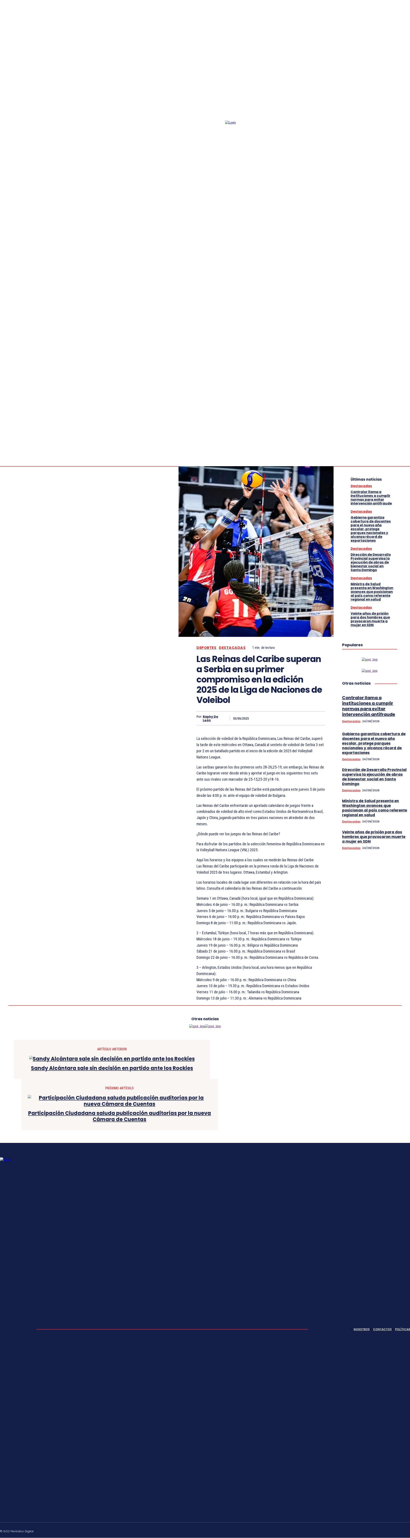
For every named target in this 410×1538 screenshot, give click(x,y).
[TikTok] (378, 1530)
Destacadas (232, 648)
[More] (317, 718)
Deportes (206, 648)
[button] (383, 433)
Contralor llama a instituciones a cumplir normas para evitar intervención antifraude (371, 498)
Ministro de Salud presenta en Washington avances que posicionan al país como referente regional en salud (372, 592)
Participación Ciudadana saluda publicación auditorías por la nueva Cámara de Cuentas (119, 1116)
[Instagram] (403, 433)
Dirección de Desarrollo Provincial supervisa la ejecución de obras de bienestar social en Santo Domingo (371, 562)
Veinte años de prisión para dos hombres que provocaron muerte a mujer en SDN (370, 619)
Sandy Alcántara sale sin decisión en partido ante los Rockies (112, 1068)
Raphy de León (210, 718)
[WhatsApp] (302, 718)
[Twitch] (388, 1530)
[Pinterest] (287, 718)
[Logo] (240, 291)
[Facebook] (398, 433)
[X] (271, 718)
